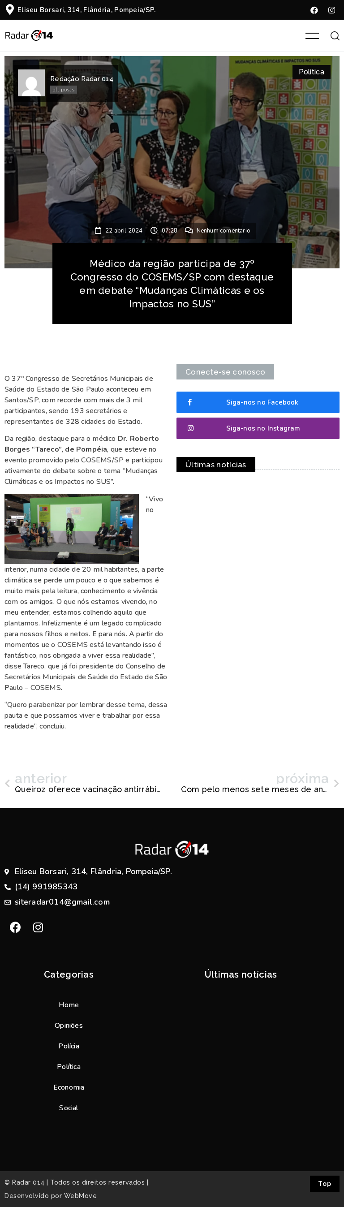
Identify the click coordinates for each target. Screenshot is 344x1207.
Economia (69, 1087)
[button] (258, 402)
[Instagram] (332, 9)
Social (68, 1108)
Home (69, 1005)
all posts (63, 89)
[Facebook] (314, 9)
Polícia (68, 1046)
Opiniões (69, 1025)
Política (311, 72)
